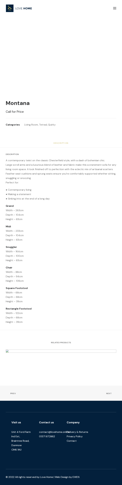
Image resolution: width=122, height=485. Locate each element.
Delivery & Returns (77, 432)
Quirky (52, 124)
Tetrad (43, 124)
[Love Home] (19, 8)
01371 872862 (47, 436)
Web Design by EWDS (67, 477)
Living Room (31, 124)
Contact (72, 440)
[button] (114, 8)
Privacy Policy (75, 436)
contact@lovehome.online (54, 432)
